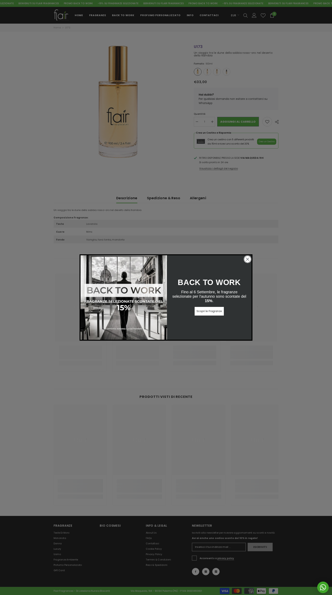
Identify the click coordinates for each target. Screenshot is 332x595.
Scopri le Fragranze (209, 311)
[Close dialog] (247, 259)
